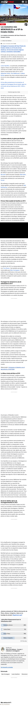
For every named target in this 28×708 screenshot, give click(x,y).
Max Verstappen (15, 270)
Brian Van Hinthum (11, 649)
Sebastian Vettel (5, 73)
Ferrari (2, 180)
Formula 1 (3, 24)
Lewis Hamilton (5, 65)
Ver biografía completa (7, 667)
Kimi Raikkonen (15, 73)
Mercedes (23, 174)
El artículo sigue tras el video (14, 92)
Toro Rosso (6, 268)
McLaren (3, 174)
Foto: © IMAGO (4, 21)
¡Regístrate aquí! (17, 615)
